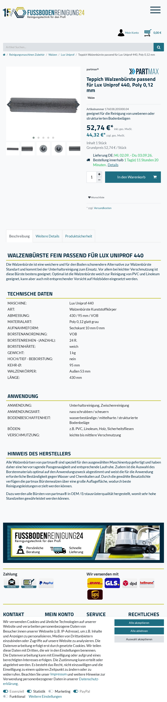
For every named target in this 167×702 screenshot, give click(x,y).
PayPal (85, 691)
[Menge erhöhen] (99, 174)
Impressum (58, 674)
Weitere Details (47, 236)
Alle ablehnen (139, 631)
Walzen (52, 54)
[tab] (19, 236)
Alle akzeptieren (139, 622)
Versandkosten (102, 208)
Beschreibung (19, 236)
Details (113, 165)
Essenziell (17, 691)
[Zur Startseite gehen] (4, 54)
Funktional (17, 696)
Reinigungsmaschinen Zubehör (27, 54)
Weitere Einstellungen (45, 696)
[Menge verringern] (99, 180)
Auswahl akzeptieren (139, 639)
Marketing (62, 691)
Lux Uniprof (67, 54)
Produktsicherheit (78, 236)
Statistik (39, 691)
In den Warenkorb (131, 177)
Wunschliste (97, 197)
